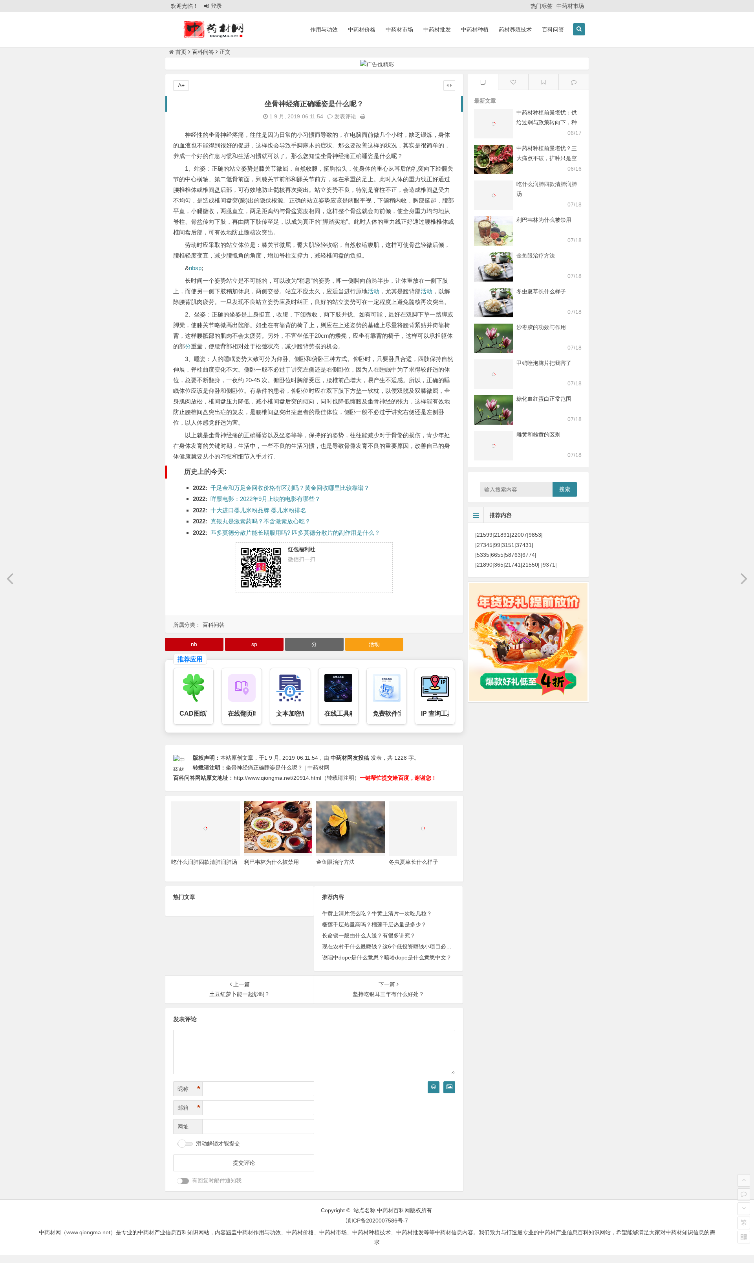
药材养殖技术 (515, 29)
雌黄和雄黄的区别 (538, 434)
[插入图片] (449, 1087)
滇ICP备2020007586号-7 (377, 1220)
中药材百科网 (393, 1210)
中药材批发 (437, 29)
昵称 (189, 1088)
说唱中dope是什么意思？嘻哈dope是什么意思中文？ (387, 957)
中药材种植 (475, 29)
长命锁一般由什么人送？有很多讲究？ (368, 935)
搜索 (564, 489)
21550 (530, 565)
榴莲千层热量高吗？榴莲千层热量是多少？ (374, 924)
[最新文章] (483, 82)
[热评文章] (513, 82)
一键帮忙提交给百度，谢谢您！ (398, 778)
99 (497, 545)
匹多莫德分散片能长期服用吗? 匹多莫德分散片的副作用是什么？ (295, 532)
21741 (513, 565)
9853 (535, 535)
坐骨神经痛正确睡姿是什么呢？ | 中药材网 (277, 767)
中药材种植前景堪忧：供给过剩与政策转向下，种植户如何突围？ (546, 122)
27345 (484, 545)
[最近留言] (573, 82)
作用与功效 (324, 29)
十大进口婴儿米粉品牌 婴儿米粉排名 (258, 510)
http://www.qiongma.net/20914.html (277, 778)
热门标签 (542, 6)
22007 (519, 535)
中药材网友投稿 (350, 758)
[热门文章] (543, 82)
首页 (181, 52)
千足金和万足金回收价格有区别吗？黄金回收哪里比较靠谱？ (290, 487)
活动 (373, 291)
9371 (549, 565)
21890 (484, 565)
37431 (524, 545)
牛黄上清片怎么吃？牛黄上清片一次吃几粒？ (377, 913)
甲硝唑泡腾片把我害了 (543, 363)
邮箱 (189, 1107)
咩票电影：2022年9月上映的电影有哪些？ (265, 498)
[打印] (362, 116)
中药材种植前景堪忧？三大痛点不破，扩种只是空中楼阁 (546, 158)
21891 (502, 535)
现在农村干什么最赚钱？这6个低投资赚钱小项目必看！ (389, 946)
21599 (484, 535)
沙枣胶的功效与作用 (541, 327)
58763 (513, 555)
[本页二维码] (744, 1237)
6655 (497, 555)
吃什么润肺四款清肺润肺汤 (204, 862)
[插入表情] (433, 1087)
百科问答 (553, 29)
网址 (183, 1126)
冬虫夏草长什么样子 (413, 862)
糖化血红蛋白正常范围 (543, 399)
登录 (216, 6)
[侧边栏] (449, 85)
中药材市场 (570, 6)
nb (192, 268)
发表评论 (344, 116)
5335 (483, 555)
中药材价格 (361, 29)
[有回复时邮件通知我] (183, 1181)
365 (498, 565)
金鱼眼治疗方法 (335, 862)
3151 (508, 545)
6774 (528, 555)
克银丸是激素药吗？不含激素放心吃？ (260, 521)
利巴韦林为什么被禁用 (271, 862)
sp (198, 268)
